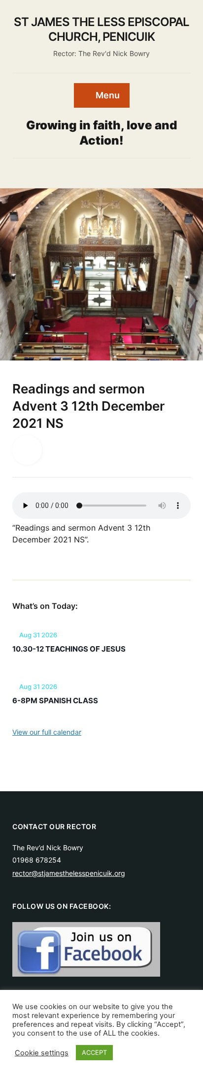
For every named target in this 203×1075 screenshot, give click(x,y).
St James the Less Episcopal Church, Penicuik (101, 29)
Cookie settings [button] (41, 1052)
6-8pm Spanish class (55, 700)
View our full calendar (46, 732)
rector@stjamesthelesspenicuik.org (68, 873)
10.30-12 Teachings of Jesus (69, 649)
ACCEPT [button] (94, 1052)
